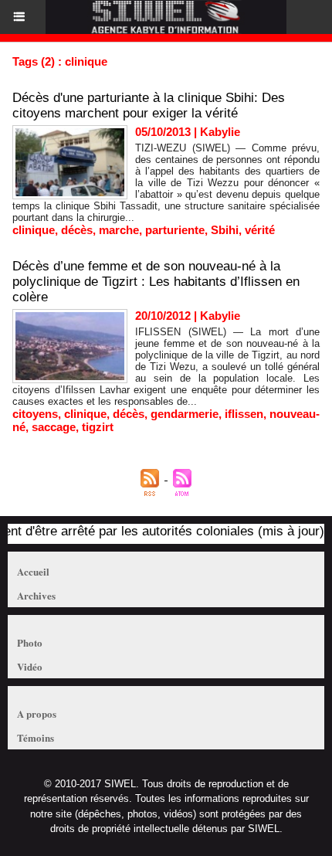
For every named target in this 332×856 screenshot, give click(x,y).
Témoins (35, 737)
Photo (29, 642)
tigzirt (97, 426)
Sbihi (225, 229)
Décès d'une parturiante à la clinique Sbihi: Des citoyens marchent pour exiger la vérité (148, 105)
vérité (260, 229)
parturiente (175, 229)
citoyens (35, 413)
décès (77, 229)
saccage (54, 426)
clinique (33, 229)
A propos (36, 713)
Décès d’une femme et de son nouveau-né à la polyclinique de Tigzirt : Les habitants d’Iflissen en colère (156, 281)
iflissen (244, 413)
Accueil (33, 571)
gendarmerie (185, 413)
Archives (36, 595)
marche (119, 229)
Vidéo (29, 666)
